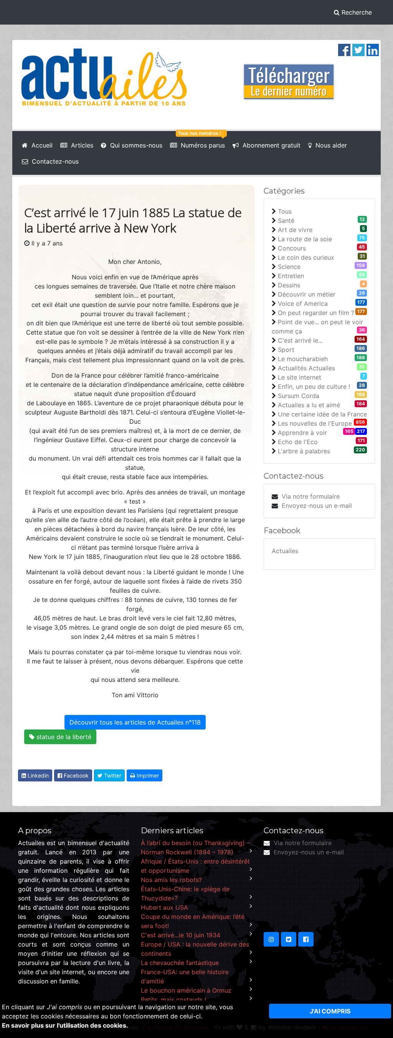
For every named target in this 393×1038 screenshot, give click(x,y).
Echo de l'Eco (298, 442)
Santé (286, 220)
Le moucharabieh (303, 359)
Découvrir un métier (306, 294)
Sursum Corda (298, 396)
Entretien (291, 276)
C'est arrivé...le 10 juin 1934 (180, 935)
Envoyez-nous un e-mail (317, 505)
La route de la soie (305, 239)
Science (289, 266)
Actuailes (285, 551)
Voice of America (303, 303)
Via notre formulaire (311, 496)
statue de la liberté (63, 737)
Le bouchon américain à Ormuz (186, 990)
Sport (286, 349)
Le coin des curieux (306, 257)
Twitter (111, 775)
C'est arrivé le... (300, 340)
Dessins (289, 285)
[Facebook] (344, 49)
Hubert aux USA (164, 907)
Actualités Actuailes (306, 368)
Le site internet (299, 377)
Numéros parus (201, 145)
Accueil (40, 145)
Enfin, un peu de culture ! (314, 386)
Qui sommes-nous (134, 145)
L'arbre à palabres (304, 451)
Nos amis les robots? (171, 880)
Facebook (75, 775)
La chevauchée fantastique (180, 963)
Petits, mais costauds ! (173, 999)
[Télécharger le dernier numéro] (288, 77)
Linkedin (37, 775)
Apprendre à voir (302, 432)
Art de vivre (295, 230)
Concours (292, 248)
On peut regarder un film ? (316, 313)
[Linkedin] (373, 49)
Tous (285, 211)
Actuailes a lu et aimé (309, 405)
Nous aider (329, 145)
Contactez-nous (53, 161)
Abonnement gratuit (270, 145)
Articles (80, 145)
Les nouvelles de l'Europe (315, 423)
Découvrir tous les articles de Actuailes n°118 (135, 722)
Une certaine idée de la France (322, 414)
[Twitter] (358, 49)
